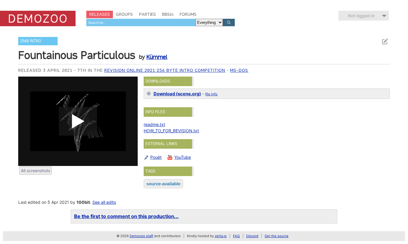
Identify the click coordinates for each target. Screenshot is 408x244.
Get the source (277, 236)
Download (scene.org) (177, 94)
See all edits (104, 202)
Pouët (156, 157)
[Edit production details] (385, 41)
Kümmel (156, 56)
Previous (25, 121)
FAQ (236, 236)
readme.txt (154, 124)
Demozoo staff (141, 236)
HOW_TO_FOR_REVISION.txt (171, 130)
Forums (188, 14)
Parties (147, 14)
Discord (252, 236)
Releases (99, 14)
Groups (124, 14)
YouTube (182, 157)
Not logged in (361, 15)
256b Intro (30, 40)
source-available (163, 183)
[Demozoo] (38, 18)
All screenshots (35, 170)
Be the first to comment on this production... (126, 216)
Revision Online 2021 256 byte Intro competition (164, 70)
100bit (83, 202)
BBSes (168, 14)
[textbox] (141, 22)
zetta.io (221, 236)
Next (130, 121)
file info (211, 94)
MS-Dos (239, 70)
